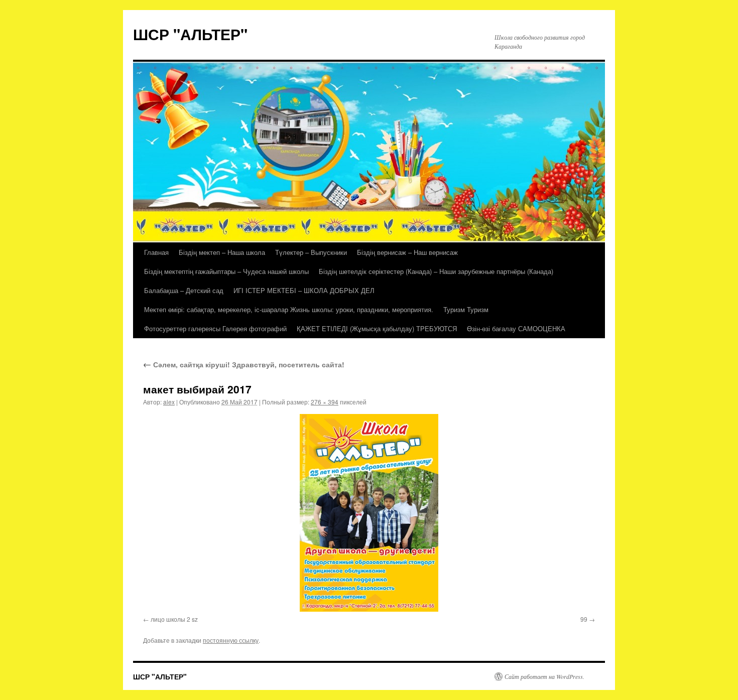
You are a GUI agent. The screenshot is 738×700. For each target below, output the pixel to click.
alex (169, 401)
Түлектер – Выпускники (311, 252)
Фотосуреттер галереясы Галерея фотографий (215, 328)
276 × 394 (324, 401)
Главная (156, 252)
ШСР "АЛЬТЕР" (190, 34)
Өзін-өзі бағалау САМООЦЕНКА (516, 328)
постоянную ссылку (231, 640)
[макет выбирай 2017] (369, 513)
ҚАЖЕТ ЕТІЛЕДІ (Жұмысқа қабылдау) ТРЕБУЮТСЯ (377, 328)
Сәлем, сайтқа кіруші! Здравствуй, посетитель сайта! (243, 364)
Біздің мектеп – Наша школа (222, 252)
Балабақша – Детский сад (183, 290)
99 (583, 619)
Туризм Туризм (465, 309)
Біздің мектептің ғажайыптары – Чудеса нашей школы (226, 271)
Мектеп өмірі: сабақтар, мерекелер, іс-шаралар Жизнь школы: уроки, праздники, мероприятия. (288, 309)
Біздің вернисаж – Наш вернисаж (407, 252)
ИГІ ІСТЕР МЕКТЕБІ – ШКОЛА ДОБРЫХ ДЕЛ (304, 290)
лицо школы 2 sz (174, 619)
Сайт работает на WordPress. (544, 676)
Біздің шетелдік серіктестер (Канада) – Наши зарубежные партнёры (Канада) (436, 271)
